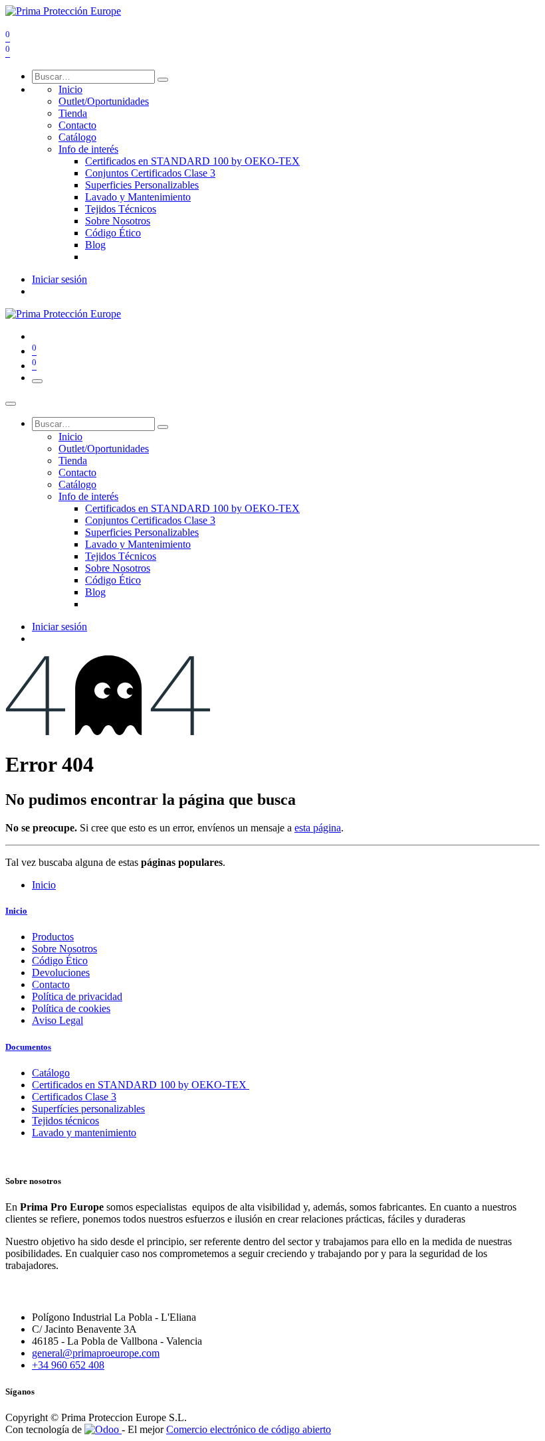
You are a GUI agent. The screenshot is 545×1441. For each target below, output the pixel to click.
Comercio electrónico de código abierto (248, 1429)
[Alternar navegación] (37, 381)
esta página (317, 827)
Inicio (44, 884)
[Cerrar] (10, 404)
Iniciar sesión (59, 279)
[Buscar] (163, 80)
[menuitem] (70, 89)
